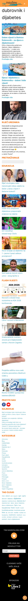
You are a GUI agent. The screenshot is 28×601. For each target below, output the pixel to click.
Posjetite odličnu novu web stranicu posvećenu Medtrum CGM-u (14, 373)
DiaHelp (4, 445)
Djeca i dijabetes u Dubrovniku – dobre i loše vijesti (14, 80)
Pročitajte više (7, 59)
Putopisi (4, 479)
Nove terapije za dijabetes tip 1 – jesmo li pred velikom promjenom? (13, 253)
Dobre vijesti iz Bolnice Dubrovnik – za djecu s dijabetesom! (13, 40)
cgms (24, 496)
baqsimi (15, 496)
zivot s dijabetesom (14, 519)
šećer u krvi (5, 481)
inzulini (22, 508)
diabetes (10, 498)
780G (3, 496)
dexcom (4, 498)
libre (3, 512)
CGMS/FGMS (6, 443)
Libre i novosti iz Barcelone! (13, 320)
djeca (12, 503)
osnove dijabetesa (7, 471)
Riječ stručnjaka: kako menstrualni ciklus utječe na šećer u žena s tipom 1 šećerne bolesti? (14, 414)
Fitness (4, 453)
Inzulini (4, 461)
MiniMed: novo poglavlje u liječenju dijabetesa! (12, 419)
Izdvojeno (5, 465)
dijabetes (17, 498)
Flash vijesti (5, 455)
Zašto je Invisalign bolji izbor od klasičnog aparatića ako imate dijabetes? (14, 423)
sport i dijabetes (7, 485)
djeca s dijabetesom (7, 505)
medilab (16, 512)
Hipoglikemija (6, 457)
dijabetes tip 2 (6, 503)
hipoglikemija (6, 508)
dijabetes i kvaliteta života (9, 501)
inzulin (18, 508)
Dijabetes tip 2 (6, 447)
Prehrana (4, 475)
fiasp (19, 505)
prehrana (15, 517)
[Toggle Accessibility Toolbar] (25, 598)
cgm (19, 496)
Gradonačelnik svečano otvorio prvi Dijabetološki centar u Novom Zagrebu (12, 340)
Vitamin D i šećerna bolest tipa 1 (11, 426)
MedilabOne (5, 515)
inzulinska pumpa (7, 510)
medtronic (12, 515)
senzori (4, 519)
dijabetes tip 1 (21, 501)
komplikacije (5, 467)
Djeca (3, 449)
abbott (8, 496)
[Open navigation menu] (24, 3)
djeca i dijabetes (19, 503)
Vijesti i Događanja (7, 489)
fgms (16, 505)
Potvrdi (14, 556)
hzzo (13, 508)
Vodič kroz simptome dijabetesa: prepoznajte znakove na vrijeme (11, 211)
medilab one (22, 512)
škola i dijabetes (6, 483)
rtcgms (20, 517)
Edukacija (5, 451)
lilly (6, 512)
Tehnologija (5, 487)
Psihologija (5, 477)
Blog (3, 441)
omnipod (9, 517)
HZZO (3, 459)
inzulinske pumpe (19, 510)
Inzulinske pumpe (7, 463)
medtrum (19, 515)
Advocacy (5, 439)
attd (11, 496)
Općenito (4, 469)
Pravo (3, 473)
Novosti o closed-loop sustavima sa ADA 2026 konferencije (11, 300)
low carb (10, 512)
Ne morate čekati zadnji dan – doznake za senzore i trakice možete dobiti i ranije (13, 430)
